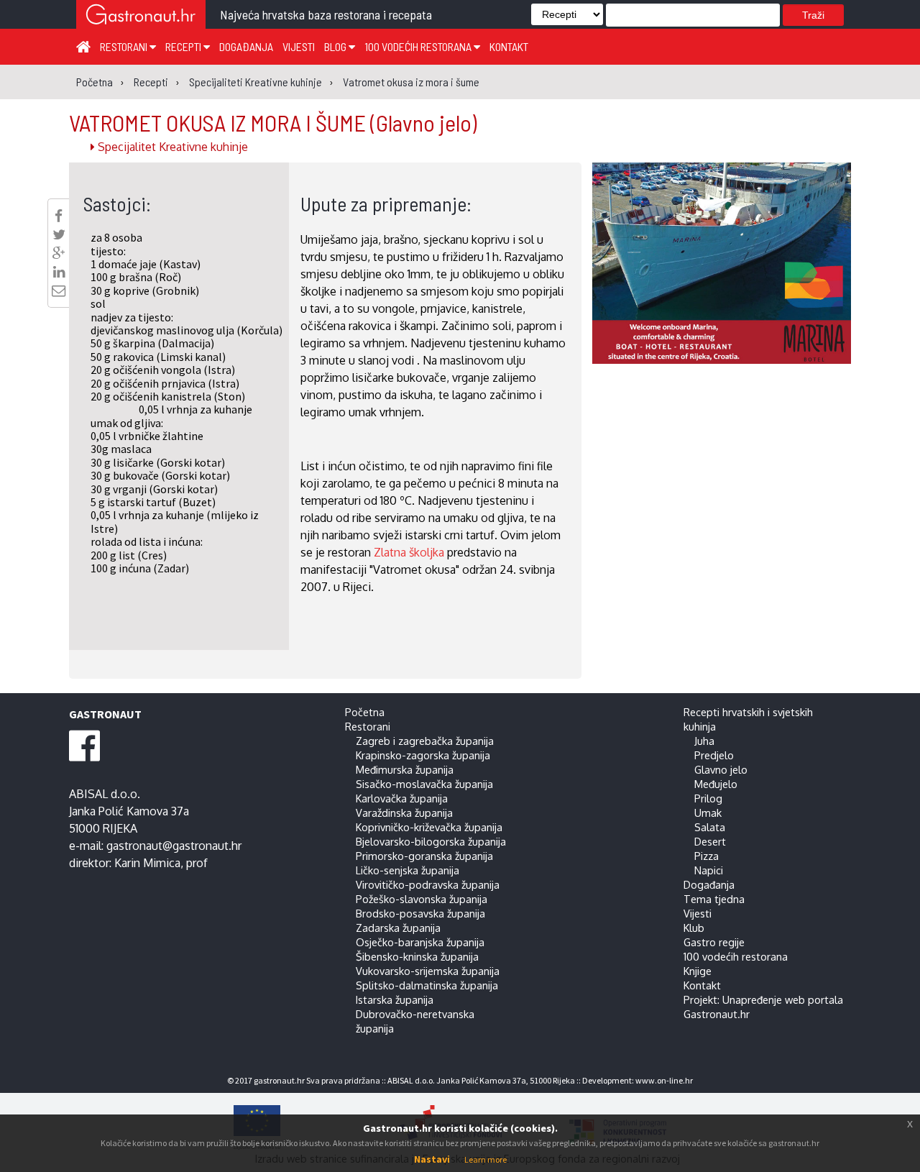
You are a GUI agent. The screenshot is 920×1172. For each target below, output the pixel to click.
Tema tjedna (714, 898)
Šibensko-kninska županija (417, 956)
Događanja (246, 46)
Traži (813, 15)
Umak (708, 812)
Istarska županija (394, 999)
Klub (694, 927)
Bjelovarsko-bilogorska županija (431, 841)
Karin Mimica (147, 863)
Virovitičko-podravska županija (428, 884)
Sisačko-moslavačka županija (424, 783)
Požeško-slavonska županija (421, 898)
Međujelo (715, 783)
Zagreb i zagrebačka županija (425, 740)
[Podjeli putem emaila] (58, 290)
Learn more (485, 1159)
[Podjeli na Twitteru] (58, 234)
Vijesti (298, 46)
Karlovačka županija (402, 798)
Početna (365, 711)
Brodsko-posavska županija (420, 913)
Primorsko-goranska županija (424, 855)
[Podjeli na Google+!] (58, 253)
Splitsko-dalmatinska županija (427, 985)
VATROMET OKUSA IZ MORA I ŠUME (273, 122)
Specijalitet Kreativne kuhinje (171, 146)
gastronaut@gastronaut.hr (174, 845)
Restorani (125, 46)
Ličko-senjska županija (407, 870)
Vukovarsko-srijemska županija (428, 970)
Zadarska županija (398, 927)
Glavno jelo (721, 769)
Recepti (184, 46)
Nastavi (432, 1159)
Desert (710, 841)
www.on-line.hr (664, 1080)
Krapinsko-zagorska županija (423, 754)
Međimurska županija (405, 769)
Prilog (708, 798)
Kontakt (508, 46)
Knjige (698, 970)
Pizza (706, 855)
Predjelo (714, 754)
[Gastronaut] (141, 16)
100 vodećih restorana (419, 46)
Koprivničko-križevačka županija (429, 826)
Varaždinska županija (404, 812)
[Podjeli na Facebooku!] (59, 215)
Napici (708, 870)
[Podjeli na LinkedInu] (59, 271)
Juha (704, 740)
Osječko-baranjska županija (420, 941)
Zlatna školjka (409, 552)
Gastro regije (714, 941)
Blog (336, 46)
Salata (709, 826)
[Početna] (83, 46)
